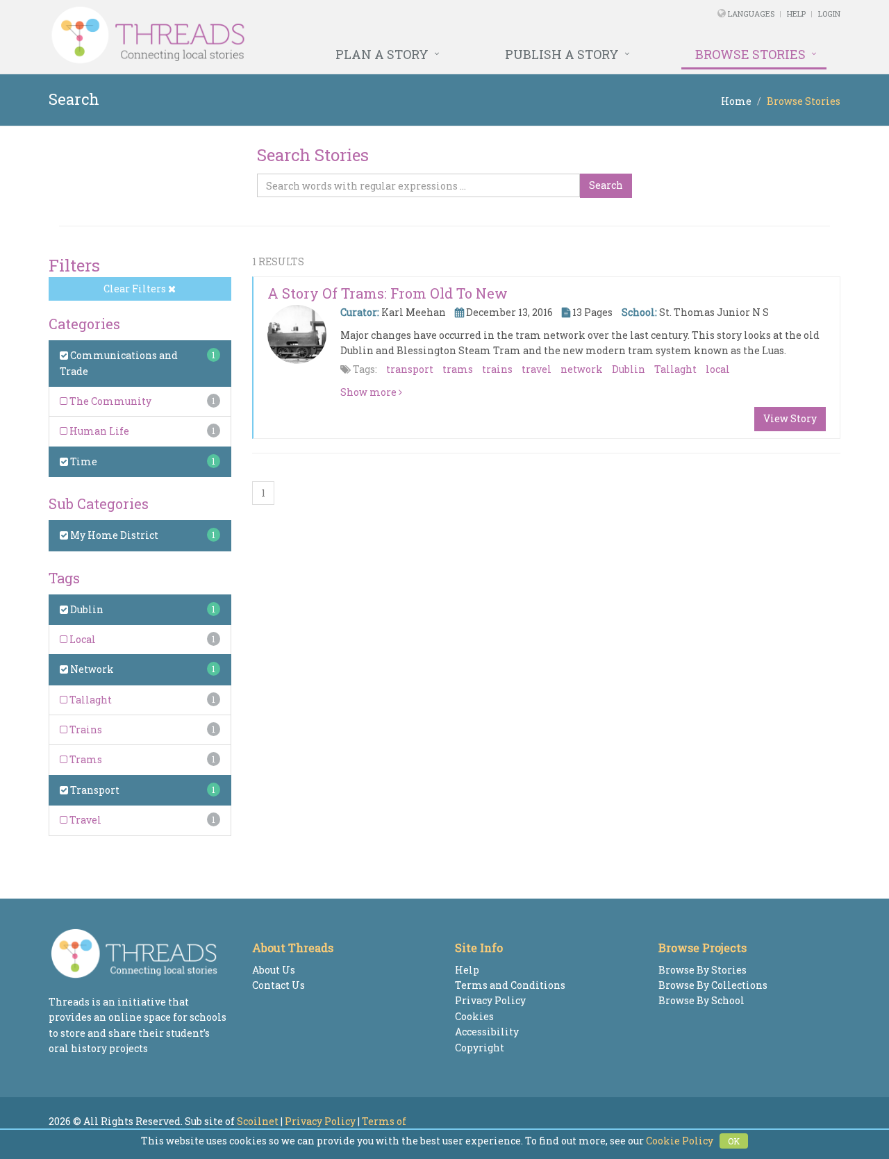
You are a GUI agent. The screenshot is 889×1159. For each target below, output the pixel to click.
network (581, 369)
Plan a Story (382, 54)
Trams (84, 759)
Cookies (474, 1016)
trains (497, 369)
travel (536, 369)
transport (409, 369)
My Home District (113, 535)
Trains (84, 729)
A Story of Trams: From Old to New (387, 293)
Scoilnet (258, 1121)
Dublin (85, 609)
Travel (84, 819)
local (718, 369)
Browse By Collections (712, 985)
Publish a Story (562, 54)
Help (796, 13)
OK (734, 1141)
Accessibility (487, 1031)
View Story (790, 418)
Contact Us (278, 985)
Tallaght (89, 699)
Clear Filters (135, 288)
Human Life (98, 430)
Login (829, 13)
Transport (93, 790)
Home (736, 101)
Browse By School (701, 1000)
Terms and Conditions (510, 985)
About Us (273, 969)
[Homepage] (293, 35)
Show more (369, 392)
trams (457, 369)
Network (91, 669)
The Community (109, 401)
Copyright (479, 1047)
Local (81, 639)
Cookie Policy (679, 1140)
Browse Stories (750, 54)
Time (82, 461)
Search (606, 185)
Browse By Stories (702, 969)
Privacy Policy (490, 1000)
